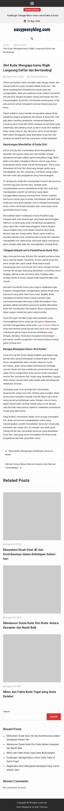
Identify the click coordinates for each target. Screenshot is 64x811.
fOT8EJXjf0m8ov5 (39, 77)
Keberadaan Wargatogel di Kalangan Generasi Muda (29, 453)
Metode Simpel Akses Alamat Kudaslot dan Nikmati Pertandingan (30, 466)
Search (6, 711)
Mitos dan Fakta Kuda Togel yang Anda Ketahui (31, 752)
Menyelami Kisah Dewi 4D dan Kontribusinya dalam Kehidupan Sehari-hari (29, 554)
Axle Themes (41, 807)
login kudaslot (44, 325)
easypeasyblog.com (32, 29)
